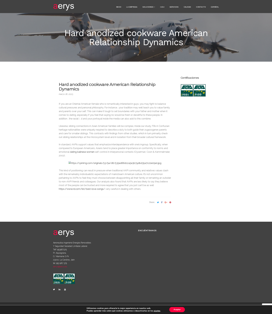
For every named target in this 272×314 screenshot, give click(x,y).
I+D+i (162, 7)
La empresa (131, 7)
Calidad (187, 7)
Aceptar (177, 309)
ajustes (157, 311)
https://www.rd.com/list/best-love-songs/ (82, 189)
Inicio (118, 7)
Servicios (174, 7)
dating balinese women (82, 152)
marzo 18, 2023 (66, 94)
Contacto (201, 7)
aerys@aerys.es (60, 266)
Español (215, 7)
